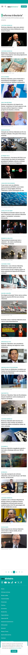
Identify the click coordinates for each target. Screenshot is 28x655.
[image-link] (14, 39)
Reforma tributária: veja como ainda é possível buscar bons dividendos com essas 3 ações (12, 29)
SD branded (4, 625)
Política (3, 605)
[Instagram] (2, 582)
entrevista (4, 472)
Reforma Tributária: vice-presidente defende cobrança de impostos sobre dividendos (12, 345)
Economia (4, 608)
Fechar (14, 651)
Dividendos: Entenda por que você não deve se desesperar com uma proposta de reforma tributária (14, 54)
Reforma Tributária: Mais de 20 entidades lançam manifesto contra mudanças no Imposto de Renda (14, 396)
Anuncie (3, 628)
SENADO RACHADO (5, 130)
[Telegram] (15, 582)
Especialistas (4, 615)
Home (2, 588)
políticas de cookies (16, 648)
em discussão (4, 527)
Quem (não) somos (6, 634)
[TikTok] (12, 582)
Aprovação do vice (6, 341)
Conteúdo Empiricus (6, 25)
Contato (3, 638)
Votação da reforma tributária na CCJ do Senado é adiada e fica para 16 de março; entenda (13, 133)
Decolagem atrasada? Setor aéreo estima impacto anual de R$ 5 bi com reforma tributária (14, 297)
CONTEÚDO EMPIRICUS (6, 418)
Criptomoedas (5, 598)
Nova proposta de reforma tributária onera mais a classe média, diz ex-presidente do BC (12, 530)
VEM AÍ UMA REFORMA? (6, 102)
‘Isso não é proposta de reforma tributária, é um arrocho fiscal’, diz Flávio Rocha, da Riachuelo (13, 475)
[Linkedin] (9, 582)
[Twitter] (18, 582)
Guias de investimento (7, 621)
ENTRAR (24, 6)
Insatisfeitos (4, 393)
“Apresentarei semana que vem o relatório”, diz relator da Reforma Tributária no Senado (11, 241)
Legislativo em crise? (7, 210)
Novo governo (5, 76)
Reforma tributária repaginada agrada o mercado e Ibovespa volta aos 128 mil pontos (13, 450)
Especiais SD (4, 618)
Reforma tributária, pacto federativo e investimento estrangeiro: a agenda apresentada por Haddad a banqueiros (13, 80)
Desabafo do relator (6, 238)
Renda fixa (4, 611)
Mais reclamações (6, 293)
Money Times (4, 631)
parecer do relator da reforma (9, 367)
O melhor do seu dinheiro (8, 183)
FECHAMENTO (4, 446)
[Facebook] (21, 582)
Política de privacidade (7, 641)
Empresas (4, 602)
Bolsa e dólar (4, 595)
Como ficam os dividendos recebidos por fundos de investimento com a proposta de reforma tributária (13, 371)
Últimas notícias (5, 592)
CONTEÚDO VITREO (5, 264)
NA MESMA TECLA (5, 155)
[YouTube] (5, 582)
